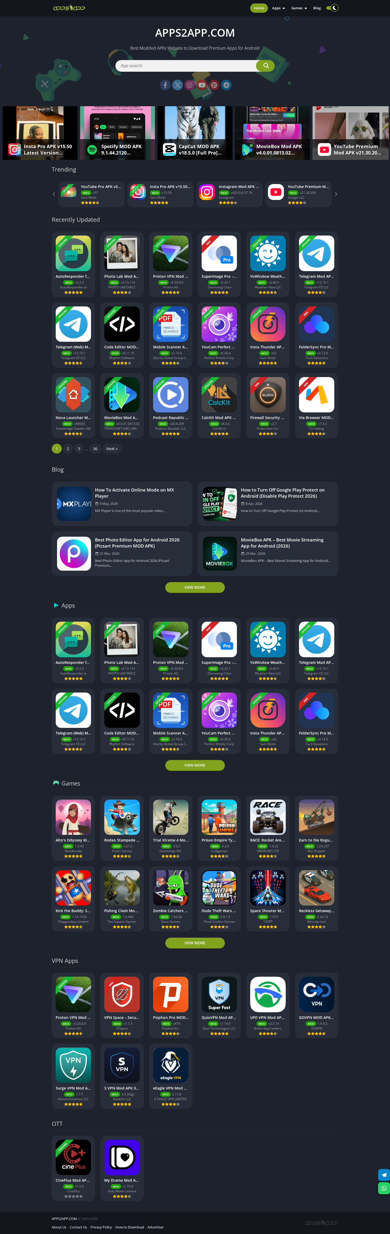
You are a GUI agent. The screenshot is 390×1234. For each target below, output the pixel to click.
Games (296, 8)
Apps (276, 8)
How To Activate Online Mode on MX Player (134, 493)
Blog (317, 8)
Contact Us (78, 1227)
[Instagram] (189, 85)
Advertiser (156, 1227)
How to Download (129, 1227)
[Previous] (54, 194)
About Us (59, 1227)
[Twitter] (177, 85)
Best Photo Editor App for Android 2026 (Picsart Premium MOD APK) (137, 543)
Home (259, 8)
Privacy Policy (101, 1227)
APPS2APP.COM (64, 1218)
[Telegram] (226, 85)
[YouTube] (202, 85)
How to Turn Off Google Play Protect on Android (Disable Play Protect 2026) (283, 493)
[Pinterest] (214, 85)
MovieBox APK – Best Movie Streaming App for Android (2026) (282, 543)
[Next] (335, 194)
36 (95, 448)
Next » (112, 448)
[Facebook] (165, 85)
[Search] (265, 66)
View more (194, 587)
